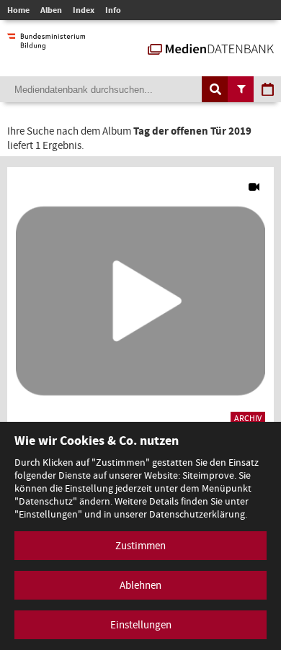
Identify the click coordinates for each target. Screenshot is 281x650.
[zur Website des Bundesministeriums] (46, 42)
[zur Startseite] (211, 47)
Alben (51, 10)
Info (113, 10)
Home (18, 10)
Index (83, 10)
